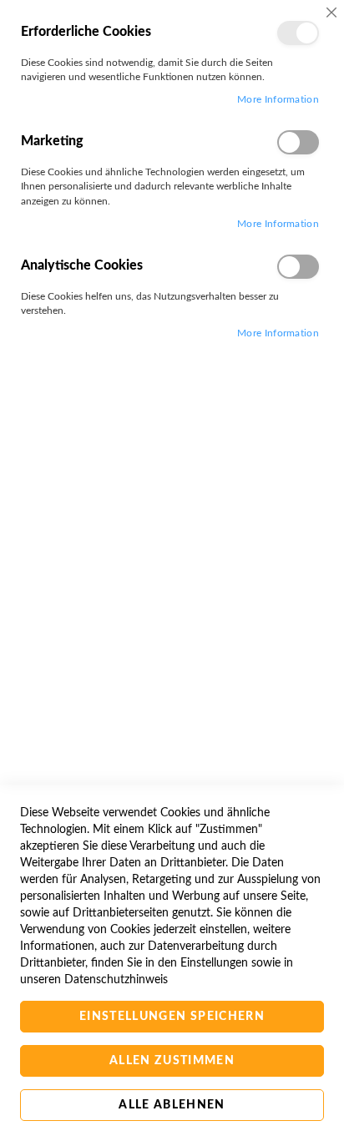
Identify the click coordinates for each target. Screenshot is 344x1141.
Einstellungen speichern (172, 1016)
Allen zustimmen (172, 1061)
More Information (278, 99)
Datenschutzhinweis (116, 980)
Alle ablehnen (172, 1105)
